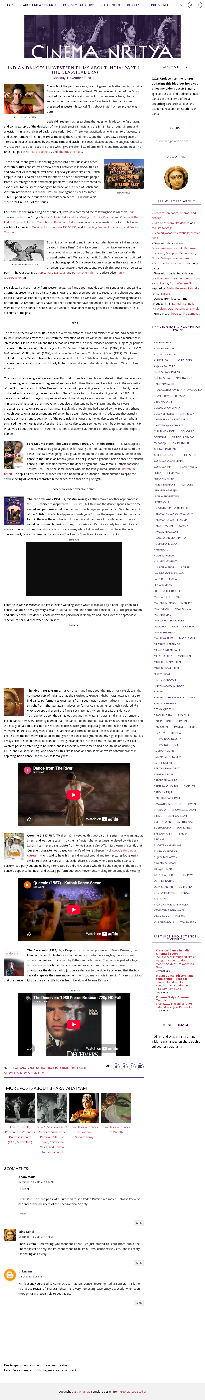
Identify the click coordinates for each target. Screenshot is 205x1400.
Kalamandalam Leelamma (170, 520)
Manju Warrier (163, 638)
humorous (185, 278)
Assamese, (182, 308)
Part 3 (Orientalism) (84, 272)
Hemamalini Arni (164, 478)
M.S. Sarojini (162, 597)
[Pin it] (132, 1066)
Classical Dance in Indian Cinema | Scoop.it (173, 951)
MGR (179, 597)
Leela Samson (163, 585)
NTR (187, 668)
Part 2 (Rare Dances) (51, 272)
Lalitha (158, 579)
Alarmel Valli (163, 360)
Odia (171, 308)
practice (157, 278)
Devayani (160, 437)
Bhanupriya (161, 396)
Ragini (183, 721)
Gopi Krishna (187, 455)
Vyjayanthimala (164, 922)
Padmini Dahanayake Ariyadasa (174, 697)
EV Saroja (160, 443)
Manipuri (171, 253)
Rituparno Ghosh (166, 745)
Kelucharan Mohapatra (170, 537)
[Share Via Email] (140, 1066)
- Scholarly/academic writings (170, 233)
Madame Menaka (165, 603)
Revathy (159, 733)
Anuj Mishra (162, 378)
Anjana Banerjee (164, 366)
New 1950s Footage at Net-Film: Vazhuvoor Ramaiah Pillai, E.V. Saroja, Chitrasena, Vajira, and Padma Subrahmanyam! (52, 1139)
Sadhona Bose (163, 774)
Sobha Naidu (162, 827)
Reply (139, 1223)
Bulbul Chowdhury (167, 407)
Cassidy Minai (80, 1391)
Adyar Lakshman (165, 354)
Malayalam (159, 308)
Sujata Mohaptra (165, 857)
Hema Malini (175, 473)
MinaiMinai (26, 1231)
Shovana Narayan (184, 810)
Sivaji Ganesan (177, 816)
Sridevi (183, 833)
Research (79, 1068)
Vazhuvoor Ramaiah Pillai (171, 904)
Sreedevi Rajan (163, 833)
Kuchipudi (158, 253)
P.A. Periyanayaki (165, 679)
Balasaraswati (164, 384)
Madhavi (187, 603)
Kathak (41, 1068)
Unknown (25, 1271)
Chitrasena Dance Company (172, 419)
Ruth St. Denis (163, 762)
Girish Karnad (163, 455)
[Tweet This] (116, 1066)
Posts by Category (78, 5)
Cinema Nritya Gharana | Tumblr (174, 998)
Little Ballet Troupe (167, 591)
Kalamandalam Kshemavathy (173, 514)
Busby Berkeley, (176, 288)
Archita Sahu (184, 378)
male (174, 278)
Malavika (160, 626)
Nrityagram (162, 674)
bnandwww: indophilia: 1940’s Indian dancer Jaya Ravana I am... (176, 1005)
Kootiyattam (181, 258)
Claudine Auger (164, 431)
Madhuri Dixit (184, 608)
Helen (158, 473)
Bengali (177, 303)
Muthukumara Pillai (167, 662)
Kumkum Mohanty (166, 561)
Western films (186, 283)
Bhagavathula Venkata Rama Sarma (178, 390)
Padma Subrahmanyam (169, 685)
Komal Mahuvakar (166, 543)
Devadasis (187, 431)
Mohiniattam (187, 253)
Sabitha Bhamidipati (167, 768)
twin (166, 278)
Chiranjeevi (187, 413)
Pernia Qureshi (164, 709)
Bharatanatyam (21, 1068)
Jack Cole (187, 484)
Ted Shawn (186, 875)
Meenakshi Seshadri (167, 644)
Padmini (159, 691)
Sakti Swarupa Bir (166, 786)
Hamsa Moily (188, 467)
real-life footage (162, 228)
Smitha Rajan (162, 822)
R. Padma (183, 715)
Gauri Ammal (180, 443)
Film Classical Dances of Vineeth (116, 1129)
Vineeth (180, 916)
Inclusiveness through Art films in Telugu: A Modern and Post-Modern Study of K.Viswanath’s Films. (176, 962)
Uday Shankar (163, 886)
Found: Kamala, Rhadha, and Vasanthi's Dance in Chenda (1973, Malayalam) (20, 1134)
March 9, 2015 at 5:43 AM (32, 1276)
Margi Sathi (187, 638)
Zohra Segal (188, 922)
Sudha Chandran (165, 851)
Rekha (193, 727)
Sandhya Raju (163, 792)
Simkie (158, 816)
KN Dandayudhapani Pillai (171, 508)
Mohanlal (184, 656)
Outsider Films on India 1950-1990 (54, 227)
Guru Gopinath (164, 467)
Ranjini (178, 727)
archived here (41, 152)
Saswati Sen (13, 1073)
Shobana (160, 810)
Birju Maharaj (163, 401)
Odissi (156, 258)
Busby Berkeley (164, 413)
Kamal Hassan (163, 526)
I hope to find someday (185, 313)
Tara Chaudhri (163, 875)
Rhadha (176, 733)
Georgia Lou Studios (133, 1391)
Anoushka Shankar (167, 372)
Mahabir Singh (163, 614)
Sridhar (159, 839)
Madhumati (161, 608)
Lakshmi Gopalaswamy (169, 573)
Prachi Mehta (163, 715)
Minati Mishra (163, 656)
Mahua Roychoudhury (169, 620)
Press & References (166, 5)
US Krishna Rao (164, 880)
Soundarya (184, 827)
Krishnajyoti (162, 549)
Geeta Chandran (165, 449)
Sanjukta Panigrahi (167, 798)
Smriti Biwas (185, 822)
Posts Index (110, 5)
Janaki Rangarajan (166, 490)
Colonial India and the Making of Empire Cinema (82, 217)
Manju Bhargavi (164, 632)
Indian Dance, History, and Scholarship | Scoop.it (175, 977)
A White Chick (163, 342)
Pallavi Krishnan (165, 703)
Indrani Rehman (164, 484)
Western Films (35, 1073)
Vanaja (185, 892)
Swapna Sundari (165, 863)
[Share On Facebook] (124, 1066)
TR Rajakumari (163, 869)
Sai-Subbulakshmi (166, 780)
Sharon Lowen (186, 804)
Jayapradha (161, 502)
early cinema (160, 283)
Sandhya (189, 786)
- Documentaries (163, 263)
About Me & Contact (39, 5)
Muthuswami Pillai (166, 668)
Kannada (189, 303)
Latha (173, 579)
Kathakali (190, 248)
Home (11, 5)
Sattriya (166, 258)
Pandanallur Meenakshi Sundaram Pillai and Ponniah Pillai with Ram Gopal (174, 985)
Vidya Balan (161, 916)
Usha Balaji (186, 886)
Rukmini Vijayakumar (167, 756)
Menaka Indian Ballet (168, 650)
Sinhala (194, 308)
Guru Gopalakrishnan (169, 461)
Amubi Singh (185, 360)
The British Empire (70, 152)
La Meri (184, 567)
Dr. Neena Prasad (183, 437)
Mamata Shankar (183, 626)
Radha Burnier (59, 1068)
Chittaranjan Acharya (168, 425)
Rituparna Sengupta (167, 739)
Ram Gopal (161, 727)
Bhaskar (181, 396)
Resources (135, 5)
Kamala (183, 526)
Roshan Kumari (164, 750)
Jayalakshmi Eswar (166, 496)
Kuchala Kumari (164, 555)
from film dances (178, 223)
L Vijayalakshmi (164, 567)
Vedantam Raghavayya (169, 910)
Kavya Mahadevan (166, 531)
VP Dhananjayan (164, 892)
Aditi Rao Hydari (164, 348)
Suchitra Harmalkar (167, 845)
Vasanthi (160, 898)
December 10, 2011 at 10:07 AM (36, 1182)
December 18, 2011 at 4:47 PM (35, 1236)
